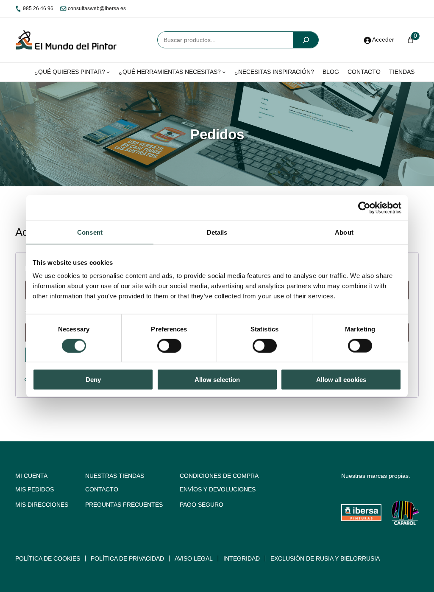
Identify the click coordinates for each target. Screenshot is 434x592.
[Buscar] (305, 40)
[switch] (169, 345)
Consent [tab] (90, 232)
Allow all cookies (341, 379)
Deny (93, 379)
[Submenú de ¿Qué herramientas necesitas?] (223, 71)
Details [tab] (217, 232)
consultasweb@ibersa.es (96, 8)
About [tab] (344, 232)
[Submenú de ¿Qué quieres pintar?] (108, 71)
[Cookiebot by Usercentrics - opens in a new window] (364, 207)
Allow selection (217, 379)
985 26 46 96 (37, 8)
